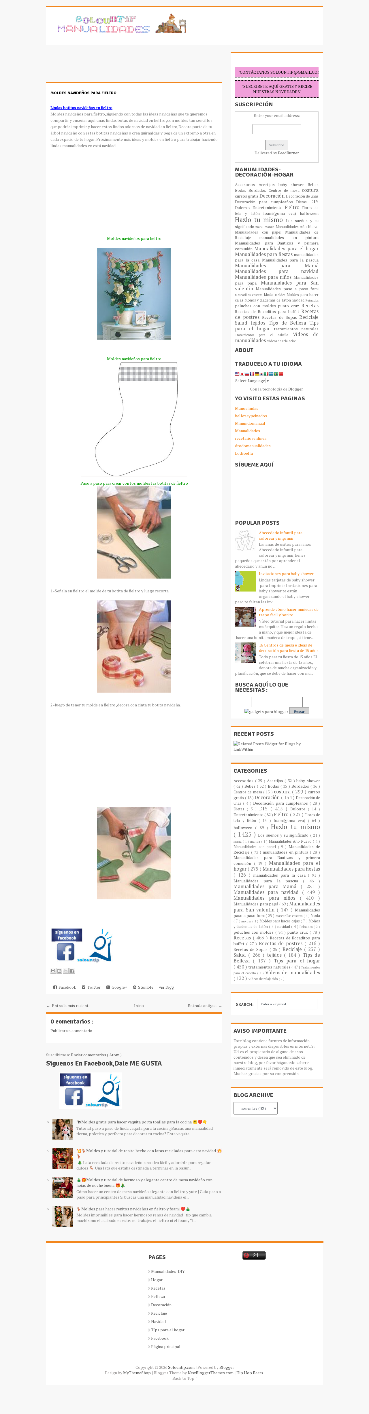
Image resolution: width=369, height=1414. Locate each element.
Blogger (295, 389)
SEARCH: (244, 1004)
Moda (269, 294)
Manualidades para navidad (277, 271)
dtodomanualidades (253, 445)
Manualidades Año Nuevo (297, 226)
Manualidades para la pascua (290, 260)
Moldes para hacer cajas (280, 921)
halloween (309, 213)
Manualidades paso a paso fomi (287, 288)
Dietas (303, 202)
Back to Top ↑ (184, 1378)
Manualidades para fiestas (264, 254)
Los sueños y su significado (284, 835)
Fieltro (293, 207)
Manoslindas (246, 408)
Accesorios (247, 184)
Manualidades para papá (256, 904)
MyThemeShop (137, 1372)
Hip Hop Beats (250, 1372)
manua (270, 227)
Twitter (93, 987)
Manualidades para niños (264, 277)
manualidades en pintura (289, 237)
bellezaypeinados (251, 415)
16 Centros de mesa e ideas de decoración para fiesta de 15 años (289, 647)
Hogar (157, 1279)
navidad (299, 300)
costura (310, 190)
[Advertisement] (92, 66)
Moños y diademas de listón (268, 300)
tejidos (259, 323)
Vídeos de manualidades (292, 972)
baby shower (293, 184)
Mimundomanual (250, 423)
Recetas (310, 305)
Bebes (313, 184)
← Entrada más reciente (68, 1005)
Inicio (139, 1005)
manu (260, 227)
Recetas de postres (281, 943)
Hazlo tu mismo (260, 219)
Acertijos (268, 184)
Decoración (272, 196)
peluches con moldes (256, 305)
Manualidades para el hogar (286, 248)
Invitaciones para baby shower (286, 573)
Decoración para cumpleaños (265, 201)
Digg (169, 987)
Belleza (158, 1296)
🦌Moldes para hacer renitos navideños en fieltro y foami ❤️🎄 (133, 1209)
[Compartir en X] (66, 971)
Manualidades (247, 430)
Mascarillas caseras (249, 295)
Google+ (118, 987)
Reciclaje (309, 317)
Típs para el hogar (167, 1330)
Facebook (66, 987)
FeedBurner (288, 153)
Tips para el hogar (297, 961)
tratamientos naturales (296, 328)
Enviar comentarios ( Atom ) (96, 1054)
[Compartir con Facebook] (72, 971)
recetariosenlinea (250, 438)
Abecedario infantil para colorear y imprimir (280, 535)
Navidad (158, 1321)
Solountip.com (181, 1367)
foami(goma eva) (281, 213)
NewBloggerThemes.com (211, 1372)
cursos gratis (247, 196)
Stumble (144, 987)
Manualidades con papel (260, 232)
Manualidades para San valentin (277, 286)
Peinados (312, 300)
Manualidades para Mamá (277, 265)
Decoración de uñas (302, 196)
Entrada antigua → (205, 1005)
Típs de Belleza (288, 323)
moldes (281, 295)
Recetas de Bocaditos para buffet (268, 311)
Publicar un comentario (71, 1030)
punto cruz (289, 305)
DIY (314, 201)
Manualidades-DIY (168, 1271)
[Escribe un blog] (59, 971)
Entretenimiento (269, 207)
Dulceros (244, 207)
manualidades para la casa (280, 875)
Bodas (241, 190)
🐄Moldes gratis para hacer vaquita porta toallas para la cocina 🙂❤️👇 (141, 1122)
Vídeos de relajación (282, 341)
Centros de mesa (285, 190)
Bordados (258, 190)
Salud (243, 323)
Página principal (165, 1346)
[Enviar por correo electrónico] (53, 971)
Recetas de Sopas (280, 317)
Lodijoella (244, 453)
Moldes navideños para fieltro (83, 92)
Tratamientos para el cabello (264, 335)
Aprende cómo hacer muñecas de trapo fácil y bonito (289, 611)
